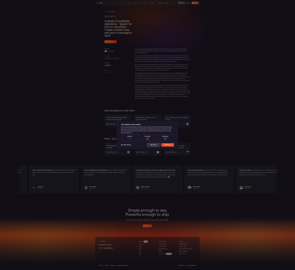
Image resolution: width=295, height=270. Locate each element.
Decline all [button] (153, 145)
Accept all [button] (167, 145)
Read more (129, 132)
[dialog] (147, 135)
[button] (126, 145)
